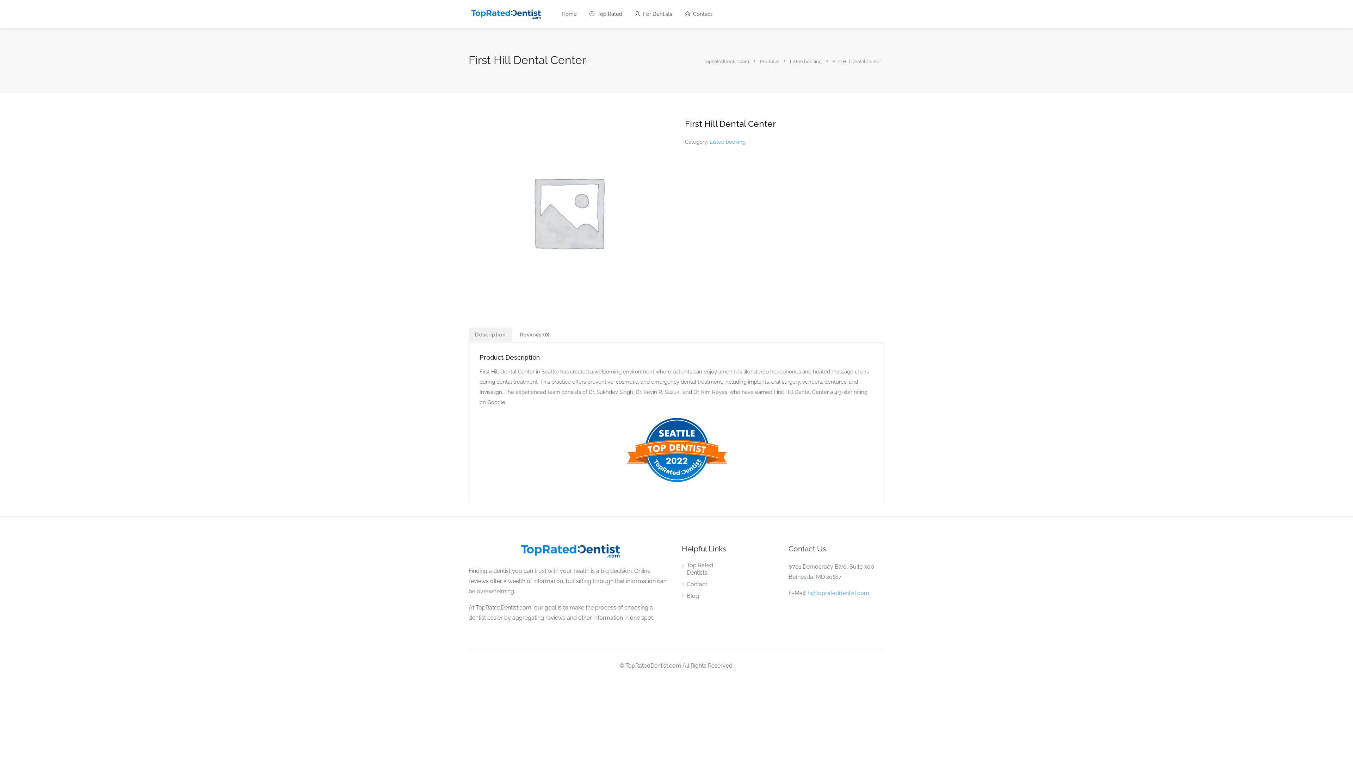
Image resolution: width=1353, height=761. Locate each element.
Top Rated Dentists (700, 569)
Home (569, 14)
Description (490, 335)
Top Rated (609, 14)
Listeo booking (728, 142)
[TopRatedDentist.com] (506, 13)
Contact (702, 14)
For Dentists (657, 14)
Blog (693, 596)
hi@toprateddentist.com (838, 593)
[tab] (490, 335)
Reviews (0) (534, 335)
